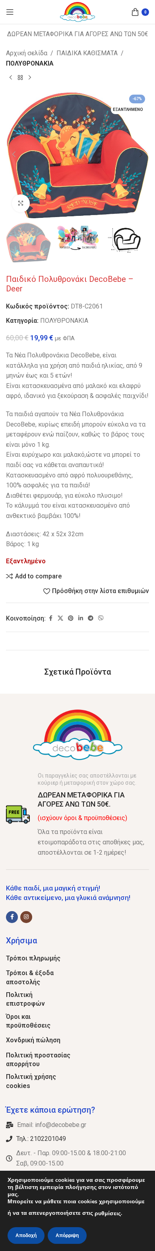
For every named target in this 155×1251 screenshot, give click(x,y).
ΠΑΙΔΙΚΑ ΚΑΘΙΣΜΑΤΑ (87, 53)
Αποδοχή (26, 1235)
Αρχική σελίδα (26, 53)
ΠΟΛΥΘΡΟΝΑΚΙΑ (30, 63)
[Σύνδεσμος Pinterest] (71, 618)
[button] (14, 154)
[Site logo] (77, 11)
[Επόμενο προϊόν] (30, 78)
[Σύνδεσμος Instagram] (26, 917)
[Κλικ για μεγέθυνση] (21, 203)
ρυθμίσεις (108, 1213)
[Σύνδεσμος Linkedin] (80, 618)
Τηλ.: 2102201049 (41, 1138)
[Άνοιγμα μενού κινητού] (10, 12)
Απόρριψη (67, 1235)
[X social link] (60, 618)
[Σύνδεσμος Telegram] (90, 618)
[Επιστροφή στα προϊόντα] (20, 78)
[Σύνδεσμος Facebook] (50, 618)
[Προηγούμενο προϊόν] (10, 78)
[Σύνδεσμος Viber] (101, 618)
